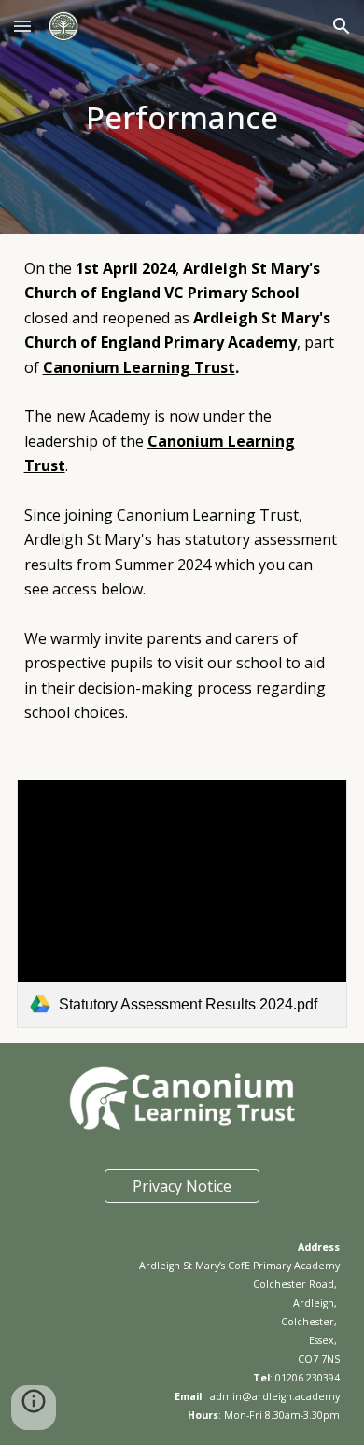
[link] (182, 904)
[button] (22, 25)
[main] (182, 117)
